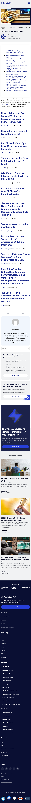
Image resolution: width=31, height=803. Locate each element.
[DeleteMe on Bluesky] (17, 768)
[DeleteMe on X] (14, 768)
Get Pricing (15, 396)
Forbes (3, 219)
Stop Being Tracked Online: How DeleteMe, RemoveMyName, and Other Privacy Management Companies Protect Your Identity (16, 86)
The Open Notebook (7, 126)
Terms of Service (5, 779)
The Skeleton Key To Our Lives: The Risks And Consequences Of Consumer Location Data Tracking (16, 73)
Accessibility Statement (6, 782)
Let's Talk (15, 607)
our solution (4, 104)
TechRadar (4, 138)
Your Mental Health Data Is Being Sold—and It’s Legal (14, 161)
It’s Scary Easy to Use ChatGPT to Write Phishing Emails (12, 191)
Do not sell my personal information (9, 773)
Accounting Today (6, 231)
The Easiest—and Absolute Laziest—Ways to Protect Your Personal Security (16, 91)
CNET (2, 198)
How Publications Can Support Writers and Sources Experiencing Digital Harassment (16, 52)
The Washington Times (8, 249)
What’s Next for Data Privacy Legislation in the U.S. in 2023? (15, 176)
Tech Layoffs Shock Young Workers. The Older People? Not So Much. (16, 81)
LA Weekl (3, 287)
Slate (2, 305)
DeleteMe (15, 329)
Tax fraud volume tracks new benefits (16, 76)
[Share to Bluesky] (23, 313)
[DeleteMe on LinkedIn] (2, 768)
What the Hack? (6, 153)
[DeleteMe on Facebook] (10, 768)
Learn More (15, 375)
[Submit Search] (28, 348)
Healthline (4, 168)
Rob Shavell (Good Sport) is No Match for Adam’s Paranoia (15, 146)
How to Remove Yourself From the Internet (14, 132)
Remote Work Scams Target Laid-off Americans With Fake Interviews (15, 78)
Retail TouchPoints (6, 183)
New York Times (5, 264)
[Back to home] (6, 3)
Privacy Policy (4, 776)
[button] (29, 3)
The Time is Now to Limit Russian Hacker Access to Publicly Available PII (15, 559)
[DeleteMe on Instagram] (6, 768)
